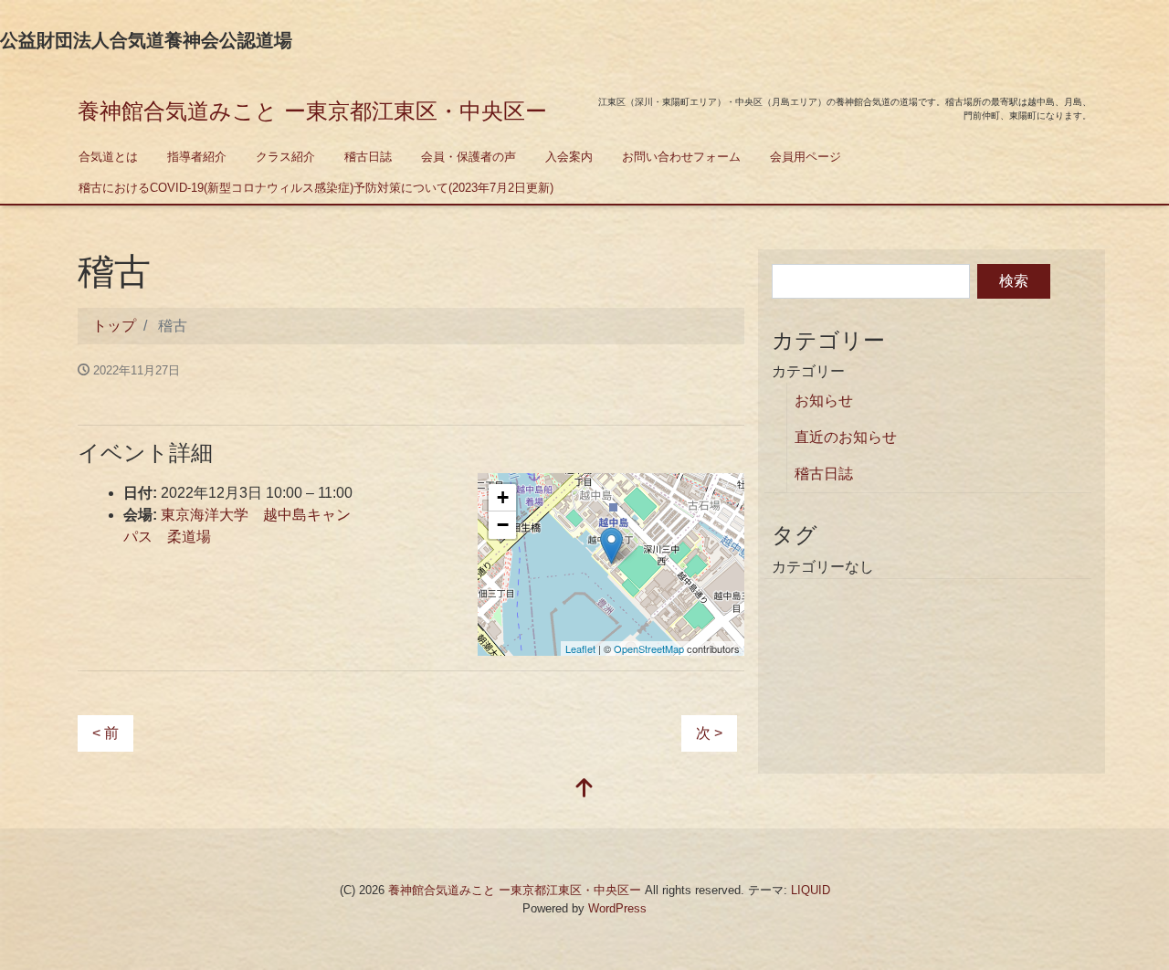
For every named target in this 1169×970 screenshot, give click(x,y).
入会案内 (569, 156)
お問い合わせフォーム (681, 156)
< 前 (105, 733)
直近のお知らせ (846, 437)
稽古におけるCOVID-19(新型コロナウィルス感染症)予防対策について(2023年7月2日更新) (316, 188)
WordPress (617, 908)
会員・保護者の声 (468, 156)
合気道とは (108, 156)
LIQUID (810, 890)
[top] (584, 789)
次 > (709, 733)
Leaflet (580, 648)
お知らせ (824, 400)
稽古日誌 (368, 156)
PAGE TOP (1127, 925)
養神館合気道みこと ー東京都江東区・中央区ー (312, 111)
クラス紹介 (285, 156)
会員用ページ (805, 156)
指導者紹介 (196, 156)
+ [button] (503, 497)
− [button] (503, 524)
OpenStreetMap (649, 648)
